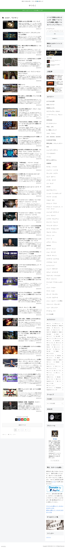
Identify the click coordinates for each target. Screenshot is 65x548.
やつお (55, 439)
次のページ (22, 425)
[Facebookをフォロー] (19, 419)
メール (53, 481)
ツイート (48, 537)
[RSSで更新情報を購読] (28, 419)
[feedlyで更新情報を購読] (25, 419)
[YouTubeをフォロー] (22, 419)
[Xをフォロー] (16, 419)
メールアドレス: (50, 28)
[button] (62, 403)
